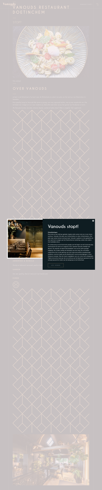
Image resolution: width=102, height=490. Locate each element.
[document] (51, 245)
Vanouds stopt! (63, 226)
